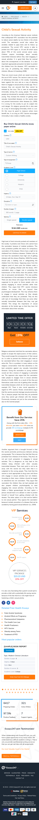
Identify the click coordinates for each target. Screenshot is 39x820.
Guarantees (15, 773)
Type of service (8, 152)
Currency (6, 135)
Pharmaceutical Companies (14, 619)
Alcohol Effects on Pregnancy (15, 616)
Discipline (7, 201)
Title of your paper (9, 143)
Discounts (31, 773)
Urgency (6, 193)
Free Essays (25, 775)
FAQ (32, 775)
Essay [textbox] (9, 163)
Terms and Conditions (10, 795)
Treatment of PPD (11, 634)
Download (9, 650)
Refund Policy (31, 795)
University (21, 180)
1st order (14, 131)
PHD (21, 189)
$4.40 (12, 542)
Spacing (6, 216)
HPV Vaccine (9, 628)
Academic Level (8, 167)
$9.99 (12, 557)
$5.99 (27, 550)
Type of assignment (9, 159)
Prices (24, 773)
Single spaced (11, 220)
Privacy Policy (22, 795)
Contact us (20, 778)
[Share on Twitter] (8, 603)
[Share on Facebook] (3, 603)
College (21, 175)
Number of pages (9, 209)
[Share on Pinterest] (13, 603)
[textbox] (21, 205)
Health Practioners (11, 625)
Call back (32, 2)
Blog (18, 775)
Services (7, 773)
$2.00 (27, 518)
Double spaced (27, 220)
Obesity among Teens (12, 631)
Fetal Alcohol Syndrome (13, 613)
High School (21, 171)
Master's (21, 184)
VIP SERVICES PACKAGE (19, 575)
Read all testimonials (11, 756)
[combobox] (19, 163)
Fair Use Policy (19, 798)
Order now (25, 8)
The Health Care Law (12, 622)
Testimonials (10, 775)
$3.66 (27, 534)
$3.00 (12, 526)
